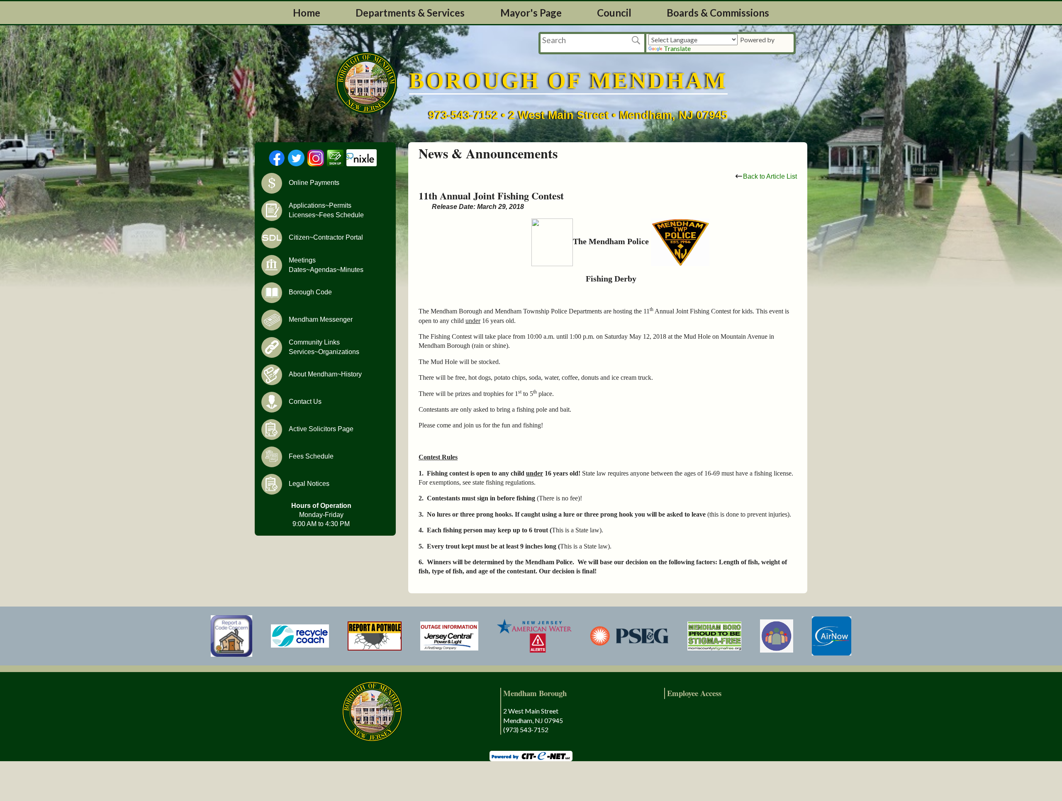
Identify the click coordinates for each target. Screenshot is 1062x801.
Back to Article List (770, 176)
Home (306, 13)
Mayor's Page (531, 13)
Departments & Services (410, 13)
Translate (677, 48)
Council (614, 13)
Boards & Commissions (718, 13)
